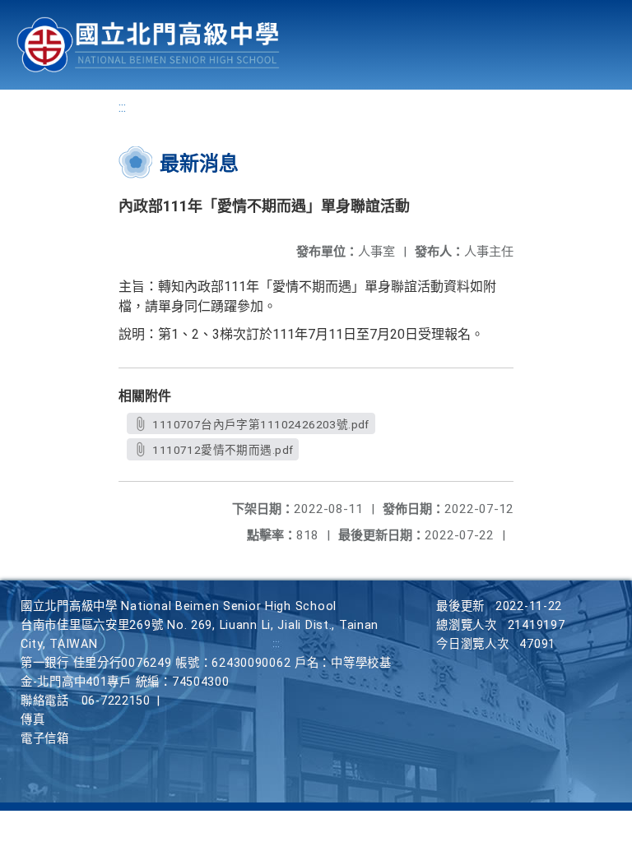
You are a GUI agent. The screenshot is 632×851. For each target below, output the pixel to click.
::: (122, 107)
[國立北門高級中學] (148, 45)
